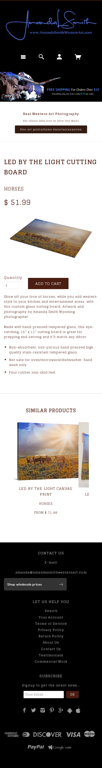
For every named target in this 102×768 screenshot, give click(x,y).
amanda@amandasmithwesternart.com (51, 572)
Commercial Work (51, 661)
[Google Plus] (61, 710)
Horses (14, 189)
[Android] (69, 710)
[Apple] (78, 710)
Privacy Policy (51, 630)
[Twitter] (33, 710)
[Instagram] (43, 710)
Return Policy (51, 636)
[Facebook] (24, 710)
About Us (51, 642)
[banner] (51, 25)
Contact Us (51, 649)
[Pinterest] (52, 710)
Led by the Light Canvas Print (45, 491)
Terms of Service (51, 623)
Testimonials (51, 655)
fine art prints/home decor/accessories (51, 129)
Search (51, 611)
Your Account (51, 617)
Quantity (13, 277)
